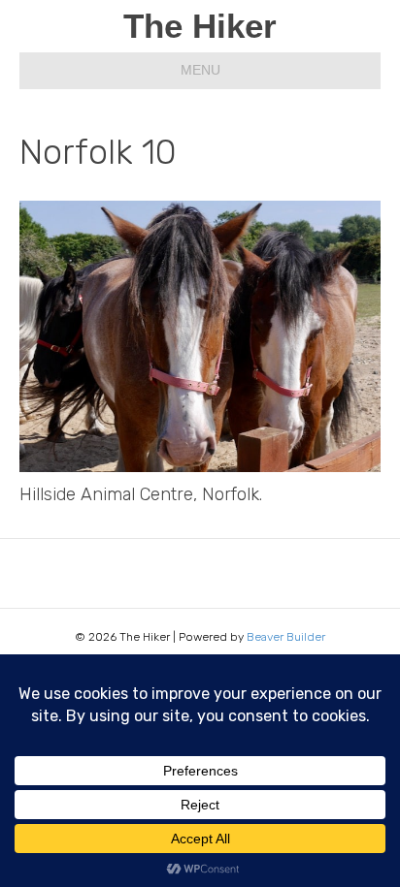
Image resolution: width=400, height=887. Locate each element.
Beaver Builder (286, 637)
